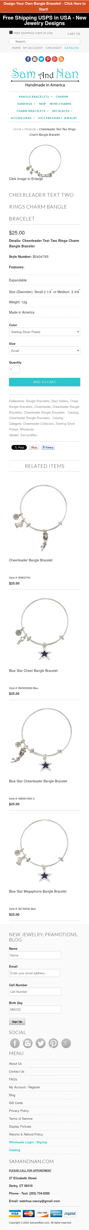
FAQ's (13, 1079)
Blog (12, 1095)
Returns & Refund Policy (26, 1134)
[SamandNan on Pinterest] (48, 60)
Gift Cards (16, 1102)
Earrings (26, 103)
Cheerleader (42, 406)
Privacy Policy (19, 1110)
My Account (33, 47)
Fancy (48, 447)
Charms (62, 96)
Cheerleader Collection (38, 423)
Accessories (22, 118)
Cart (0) (74, 33)
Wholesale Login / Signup (28, 1142)
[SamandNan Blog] (61, 60)
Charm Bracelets (32, 110)
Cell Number (18, 985)
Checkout (54, 47)
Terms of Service (21, 1118)
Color (13, 325)
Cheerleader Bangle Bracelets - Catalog (51, 412)
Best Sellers (60, 401)
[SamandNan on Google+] (55, 60)
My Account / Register (24, 1087)
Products (30, 129)
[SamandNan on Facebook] (28, 60)
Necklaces (62, 110)
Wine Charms (60, 103)
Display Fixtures (20, 1126)
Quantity (15, 362)
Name (13, 948)
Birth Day (16, 1002)
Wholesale (27, 429)
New (42, 103)
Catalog (71, 47)
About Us (15, 1063)
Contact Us (16, 1071)
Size (12, 343)
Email (13, 966)
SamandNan (28, 435)
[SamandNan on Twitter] (41, 60)
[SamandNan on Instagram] (35, 60)
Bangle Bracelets (35, 96)
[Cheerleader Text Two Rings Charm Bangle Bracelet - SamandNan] (44, 180)
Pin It (34, 447)
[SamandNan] (44, 78)
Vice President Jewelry (57, 118)
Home (16, 47)
